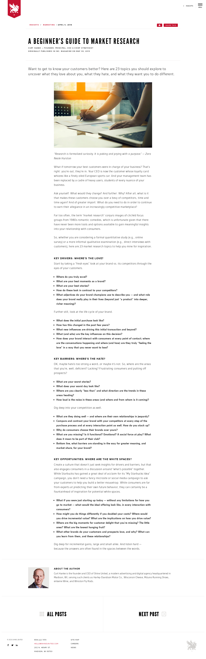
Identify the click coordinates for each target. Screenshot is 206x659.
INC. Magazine (64, 51)
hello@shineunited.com (46, 643)
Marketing (49, 25)
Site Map (75, 640)
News (73, 647)
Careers (75, 643)
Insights (34, 25)
